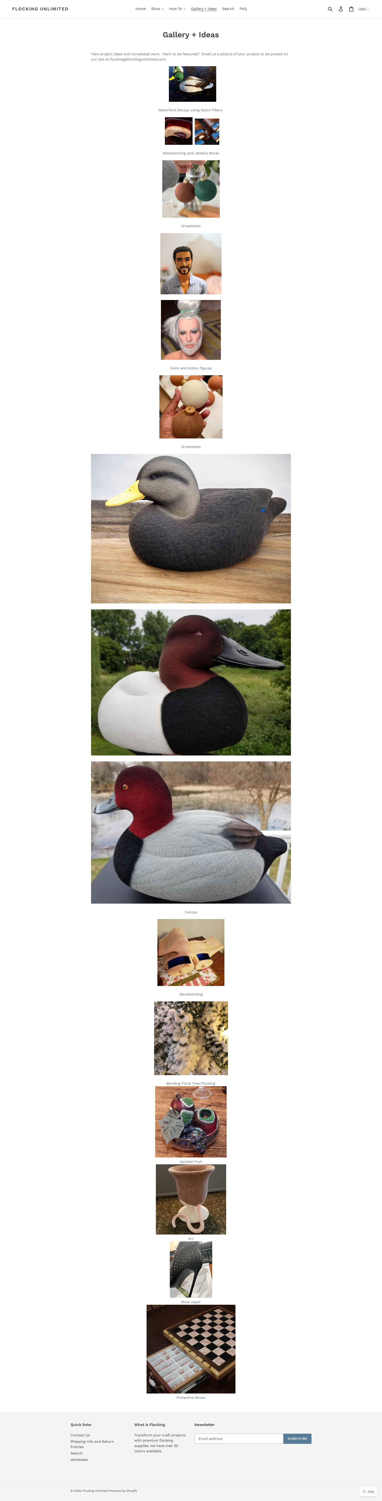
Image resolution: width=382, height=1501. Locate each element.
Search (76, 1453)
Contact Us (80, 1435)
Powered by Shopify (123, 1490)
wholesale (79, 1460)
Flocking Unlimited (40, 8)
